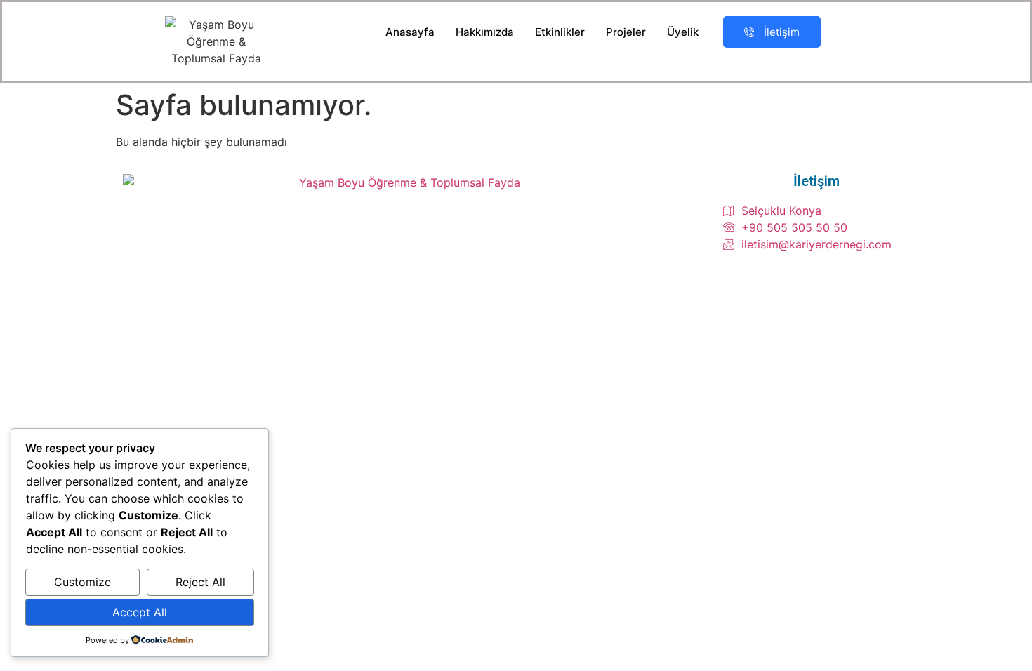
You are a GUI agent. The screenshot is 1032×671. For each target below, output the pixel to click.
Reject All (200, 582)
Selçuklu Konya (781, 211)
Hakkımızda (485, 32)
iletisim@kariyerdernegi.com (816, 244)
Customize (82, 582)
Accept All (139, 612)
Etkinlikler (560, 32)
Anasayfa (410, 32)
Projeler (626, 32)
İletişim (782, 32)
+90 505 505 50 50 (794, 227)
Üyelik (683, 32)
